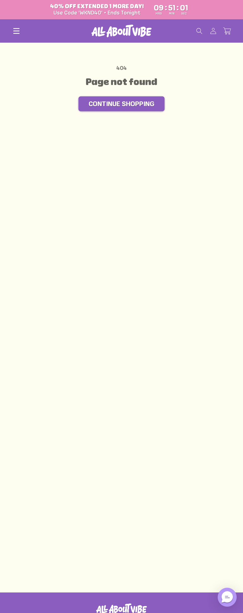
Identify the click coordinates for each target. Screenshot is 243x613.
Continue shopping (121, 104)
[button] (16, 31)
